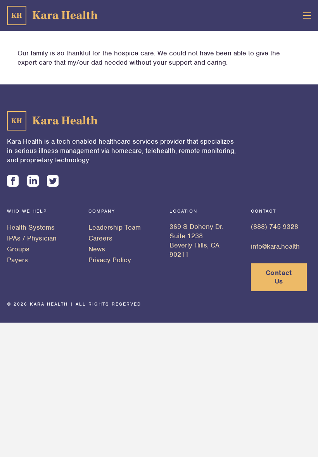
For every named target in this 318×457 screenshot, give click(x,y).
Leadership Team (114, 227)
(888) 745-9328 (274, 226)
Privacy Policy (109, 260)
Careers (100, 238)
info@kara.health (275, 246)
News (96, 249)
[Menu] (307, 15)
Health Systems (31, 227)
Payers (17, 260)
